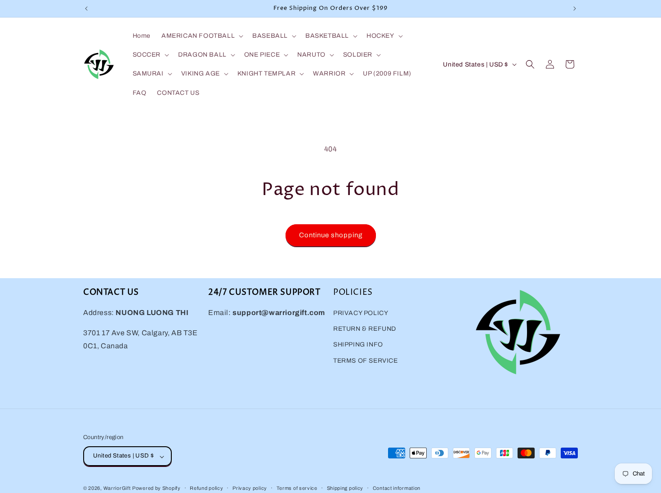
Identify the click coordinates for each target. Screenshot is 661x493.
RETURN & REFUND (364, 329)
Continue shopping (330, 235)
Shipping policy (345, 488)
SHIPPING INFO (358, 345)
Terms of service (297, 488)
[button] (201, 36)
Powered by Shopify (156, 488)
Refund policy (206, 488)
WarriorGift (117, 488)
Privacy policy (249, 488)
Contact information (396, 488)
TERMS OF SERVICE (365, 360)
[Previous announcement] (86, 8)
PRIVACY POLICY (360, 313)
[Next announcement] (575, 8)
